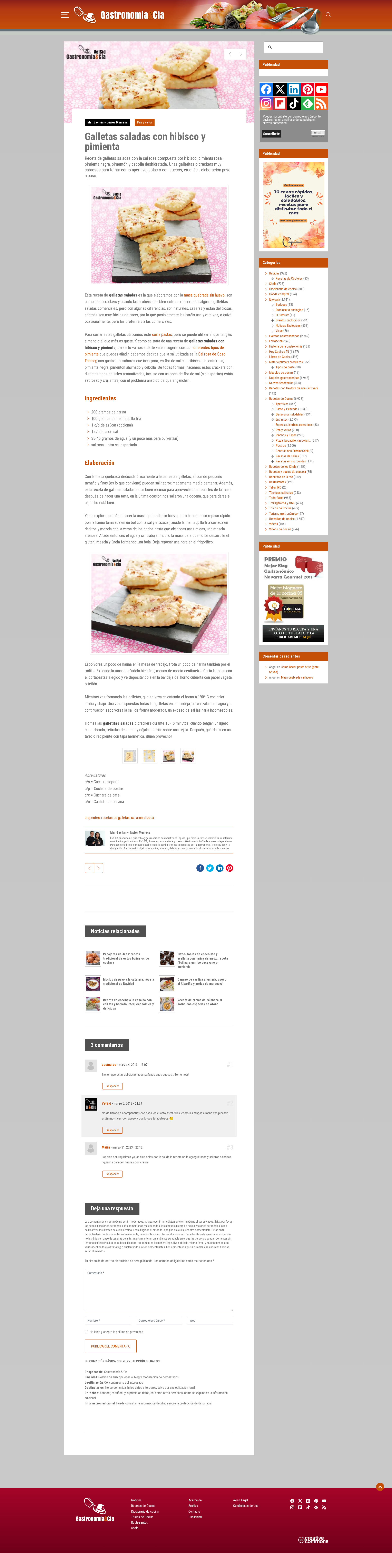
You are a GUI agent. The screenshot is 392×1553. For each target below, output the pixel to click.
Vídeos (273, 524)
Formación (276, 341)
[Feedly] (316, 1507)
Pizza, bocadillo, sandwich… (293, 440)
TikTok (294, 103)
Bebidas (274, 273)
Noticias (136, 1500)
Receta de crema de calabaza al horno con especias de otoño (199, 1002)
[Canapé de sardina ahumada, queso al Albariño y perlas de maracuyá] (168, 983)
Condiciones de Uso (245, 1506)
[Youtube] (324, 1501)
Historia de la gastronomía (285, 346)
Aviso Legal (240, 1500)
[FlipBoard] (300, 1507)
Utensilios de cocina (282, 519)
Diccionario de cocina (283, 289)
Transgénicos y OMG (282, 503)
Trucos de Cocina (280, 508)
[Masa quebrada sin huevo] (229, 54)
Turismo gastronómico (283, 513)
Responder (113, 1086)
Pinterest (307, 89)
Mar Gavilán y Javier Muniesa (107, 122)
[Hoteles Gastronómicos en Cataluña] (240, 54)
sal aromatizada (142, 817)
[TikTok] (308, 1507)
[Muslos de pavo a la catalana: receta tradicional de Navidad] (94, 983)
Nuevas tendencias (281, 383)
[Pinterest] (316, 1501)
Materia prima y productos (286, 362)
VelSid (106, 1103)
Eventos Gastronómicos (284, 336)
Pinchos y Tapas (286, 435)
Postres (281, 446)
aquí (209, 1403)
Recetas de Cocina (281, 399)
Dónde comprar (279, 294)
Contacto (194, 1511)
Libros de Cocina (280, 357)
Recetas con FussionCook (292, 451)
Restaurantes (277, 482)
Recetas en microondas (291, 461)
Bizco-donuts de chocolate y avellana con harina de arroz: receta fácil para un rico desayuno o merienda (202, 960)
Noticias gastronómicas (284, 378)
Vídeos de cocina (280, 529)
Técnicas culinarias (281, 493)
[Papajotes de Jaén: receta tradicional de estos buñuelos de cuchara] (94, 958)
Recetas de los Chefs (282, 467)
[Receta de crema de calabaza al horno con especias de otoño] (168, 1004)
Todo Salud (276, 498)
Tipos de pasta (285, 367)
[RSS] (324, 1507)
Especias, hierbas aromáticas (294, 425)
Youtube (321, 89)
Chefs (272, 284)
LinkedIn (294, 89)
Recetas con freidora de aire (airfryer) (293, 388)
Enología (274, 299)
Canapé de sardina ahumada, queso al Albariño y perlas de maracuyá (201, 982)
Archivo (193, 1506)
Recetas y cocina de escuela (287, 472)
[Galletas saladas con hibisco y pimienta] (130, 755)
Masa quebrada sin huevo (297, 677)
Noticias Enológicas (288, 326)
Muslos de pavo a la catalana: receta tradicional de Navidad (128, 982)
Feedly (307, 103)
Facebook (266, 89)
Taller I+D (275, 487)
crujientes (92, 817)
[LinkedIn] (308, 1501)
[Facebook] (292, 1501)
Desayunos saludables (290, 414)
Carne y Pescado (286, 409)
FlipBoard (280, 103)
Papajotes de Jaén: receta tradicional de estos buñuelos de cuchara (126, 958)
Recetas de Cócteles (289, 278)
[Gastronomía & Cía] (119, 15)
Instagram (266, 103)
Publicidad (195, 1517)
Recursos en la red (281, 477)
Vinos (279, 331)
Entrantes (282, 419)
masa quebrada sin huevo (204, 295)
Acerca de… (196, 1500)
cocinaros (109, 1065)
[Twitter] (300, 1501)
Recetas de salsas (287, 456)
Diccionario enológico (289, 310)
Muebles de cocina (281, 372)
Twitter (280, 89)
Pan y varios (145, 122)
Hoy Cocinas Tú (279, 352)
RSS (321, 103)
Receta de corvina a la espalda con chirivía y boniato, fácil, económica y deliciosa (128, 1004)
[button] (65, 14)
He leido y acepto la (116, 1332)
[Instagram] (292, 1507)
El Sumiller (282, 315)
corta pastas (162, 334)
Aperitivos (282, 404)
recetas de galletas (115, 817)
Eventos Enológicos (288, 320)
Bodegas (281, 305)
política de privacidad (129, 1332)
